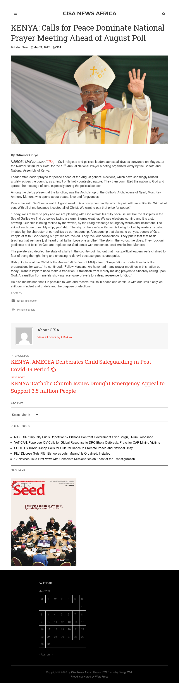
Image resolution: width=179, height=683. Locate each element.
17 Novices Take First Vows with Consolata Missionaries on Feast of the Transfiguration (74, 459)
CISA (58, 47)
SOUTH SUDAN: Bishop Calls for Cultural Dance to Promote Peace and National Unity (73, 448)
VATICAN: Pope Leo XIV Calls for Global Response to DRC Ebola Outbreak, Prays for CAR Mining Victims (87, 442)
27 (69, 636)
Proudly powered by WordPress (89, 676)
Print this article (26, 309)
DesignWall (126, 672)
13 (69, 622)
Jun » (50, 654)
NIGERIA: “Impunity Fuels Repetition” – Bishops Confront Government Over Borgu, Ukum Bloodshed (83, 437)
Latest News (21, 47)
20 (69, 629)
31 (48, 644)
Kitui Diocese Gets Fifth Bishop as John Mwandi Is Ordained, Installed (62, 453)
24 (48, 636)
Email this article (27, 300)
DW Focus (108, 672)
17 (48, 629)
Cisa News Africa (81, 672)
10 (48, 622)
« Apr (42, 654)
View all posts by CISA (54, 337)
